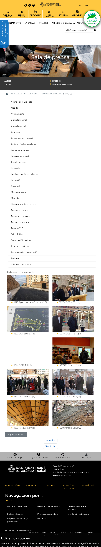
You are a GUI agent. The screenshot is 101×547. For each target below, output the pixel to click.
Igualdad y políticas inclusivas (24, 174)
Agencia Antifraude (77, 532)
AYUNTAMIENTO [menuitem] (13, 23)
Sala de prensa (31, 94)
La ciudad (31, 485)
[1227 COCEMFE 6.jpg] (73, 350)
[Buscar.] (96, 30)
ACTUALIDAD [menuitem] (83, 23)
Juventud (15, 186)
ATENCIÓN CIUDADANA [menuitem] (63, 23)
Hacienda (15, 168)
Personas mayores (19, 210)
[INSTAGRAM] (33, 5)
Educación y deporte (20, 156)
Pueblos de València (20, 222)
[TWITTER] (29, 5)
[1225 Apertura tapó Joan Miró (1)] (28, 288)
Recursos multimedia (51, 94)
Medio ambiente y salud (48, 506)
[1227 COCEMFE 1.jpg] (73, 288)
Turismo (15, 258)
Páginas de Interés (39, 457)
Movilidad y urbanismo (78, 514)
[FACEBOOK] (25, 5)
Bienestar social (18, 126)
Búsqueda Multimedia (62, 84)
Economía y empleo (20, 150)
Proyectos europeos (20, 216)
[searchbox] (79, 30)
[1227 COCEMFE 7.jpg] (28, 382)
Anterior (50, 440)
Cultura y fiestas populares (23, 144)
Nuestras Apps (15, 457)
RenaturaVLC (17, 228)
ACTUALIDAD (16, 94)
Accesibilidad (34, 532)
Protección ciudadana (47, 514)
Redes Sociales (62, 457)
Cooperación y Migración (22, 138)
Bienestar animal (19, 120)
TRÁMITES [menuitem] (43, 23)
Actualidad (87, 485)
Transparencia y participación (24, 252)
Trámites (49, 485)
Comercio (15, 132)
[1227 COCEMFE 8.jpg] (73, 382)
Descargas (86, 457)
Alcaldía (14, 108)
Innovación (16, 180)
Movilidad (15, 198)
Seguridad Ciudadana (21, 240)
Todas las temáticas (20, 246)
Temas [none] (9, 500)
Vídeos (7, 84)
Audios (7, 81)
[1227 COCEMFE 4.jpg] (73, 319)
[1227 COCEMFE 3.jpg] (28, 319)
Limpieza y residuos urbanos (24, 204)
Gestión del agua (19, 162)
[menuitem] (26, 81)
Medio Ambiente (18, 192)
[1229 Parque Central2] (73, 413)
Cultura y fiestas (14, 514)
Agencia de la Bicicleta (21, 102)
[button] (16, 434)
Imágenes (56, 81)
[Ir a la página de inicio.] (50, 5)
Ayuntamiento (17, 114)
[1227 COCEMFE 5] (28, 350)
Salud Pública (17, 234)
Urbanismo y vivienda (21, 264)
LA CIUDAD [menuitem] (30, 23)
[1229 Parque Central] (28, 413)
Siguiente (50, 446)
